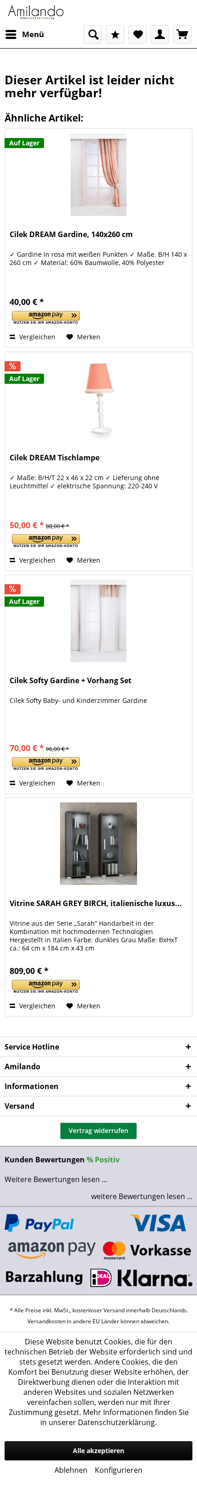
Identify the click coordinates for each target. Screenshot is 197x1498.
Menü (33, 34)
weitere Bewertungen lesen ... (141, 1196)
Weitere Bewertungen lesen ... (56, 1179)
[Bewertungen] (115, 34)
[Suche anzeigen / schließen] (92, 34)
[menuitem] (24, 34)
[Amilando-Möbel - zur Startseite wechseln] (36, 13)
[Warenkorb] (182, 34)
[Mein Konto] (160, 34)
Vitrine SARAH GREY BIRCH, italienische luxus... (96, 903)
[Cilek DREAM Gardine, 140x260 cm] (98, 174)
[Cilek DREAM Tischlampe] (98, 398)
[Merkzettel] (137, 34)
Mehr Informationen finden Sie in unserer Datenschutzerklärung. (114, 1417)
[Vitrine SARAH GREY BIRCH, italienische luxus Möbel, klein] (98, 843)
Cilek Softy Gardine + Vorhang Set (70, 680)
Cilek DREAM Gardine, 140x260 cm (71, 234)
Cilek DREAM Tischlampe (54, 458)
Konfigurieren (118, 1470)
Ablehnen (71, 1470)
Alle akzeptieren (98, 1450)
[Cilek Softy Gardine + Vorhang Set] (98, 621)
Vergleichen (36, 336)
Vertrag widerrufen (98, 1130)
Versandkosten (46, 1321)
